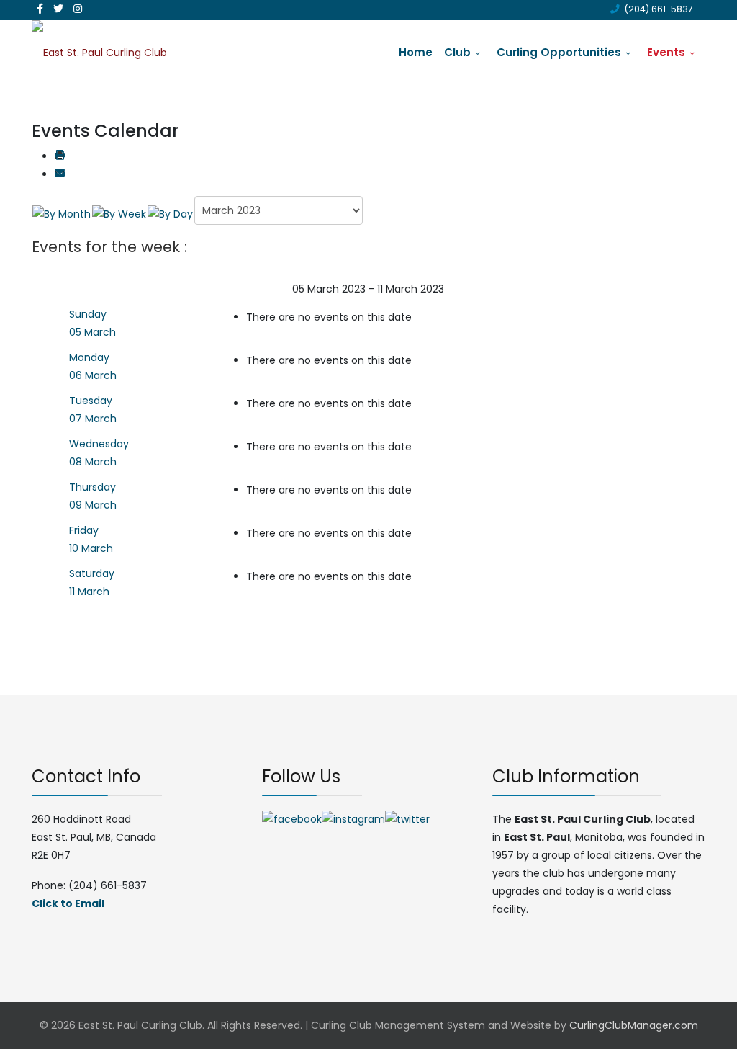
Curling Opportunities (559, 52)
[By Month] (61, 213)
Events (666, 52)
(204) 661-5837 (658, 9)
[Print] (60, 156)
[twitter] (58, 8)
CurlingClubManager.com (633, 1025)
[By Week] (119, 213)
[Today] (170, 213)
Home (416, 52)
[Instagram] (77, 8)
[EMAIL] (60, 174)
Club (457, 52)
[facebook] (40, 8)
